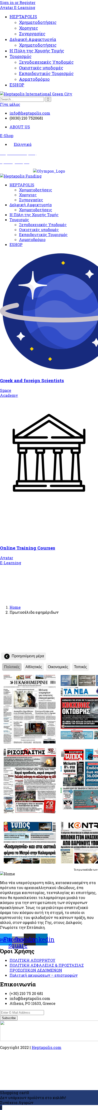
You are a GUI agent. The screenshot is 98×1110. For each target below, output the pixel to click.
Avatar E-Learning (17, 7)
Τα (75, 869)
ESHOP (17, 85)
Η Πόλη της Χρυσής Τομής (37, 51)
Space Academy (9, 393)
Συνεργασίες (32, 33)
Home (15, 607)
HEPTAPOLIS (23, 16)
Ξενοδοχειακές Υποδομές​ (46, 62)
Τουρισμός (21, 56)
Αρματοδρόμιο (34, 79)
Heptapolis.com (46, 1047)
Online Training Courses (27, 548)
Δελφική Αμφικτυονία (33, 39)
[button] (6, 135)
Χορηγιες (28, 28)
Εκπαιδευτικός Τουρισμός (46, 73)
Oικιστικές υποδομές (41, 68)
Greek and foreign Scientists (32, 380)
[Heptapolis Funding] (21, 176)
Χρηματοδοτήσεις (38, 22)
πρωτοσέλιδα (84, 869)
